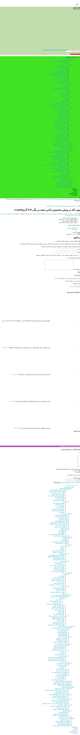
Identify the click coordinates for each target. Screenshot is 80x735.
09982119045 (76, 8)
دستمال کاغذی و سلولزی (64, 166)
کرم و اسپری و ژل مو (62, 137)
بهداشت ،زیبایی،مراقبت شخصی (65, 107)
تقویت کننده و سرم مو (62, 135)
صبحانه (66, 98)
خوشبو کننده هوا (63, 174)
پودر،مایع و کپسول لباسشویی (60, 157)
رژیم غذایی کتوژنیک (66, 181)
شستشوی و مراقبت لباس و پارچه (55, 199)
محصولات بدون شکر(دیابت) (63, 184)
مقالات (75, 190)
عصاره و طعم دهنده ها (58, 500)
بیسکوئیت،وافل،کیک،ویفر (61, 66)
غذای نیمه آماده (60, 590)
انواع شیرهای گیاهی (59, 570)
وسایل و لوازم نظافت (65, 178)
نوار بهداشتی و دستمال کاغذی (63, 143)
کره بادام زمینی (60, 581)
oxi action (17, 213)
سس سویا (61, 512)
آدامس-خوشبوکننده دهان (61, 71)
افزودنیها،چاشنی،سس (65, 60)
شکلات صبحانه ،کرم (59, 577)
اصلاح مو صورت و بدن (62, 141)
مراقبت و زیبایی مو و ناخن (64, 132)
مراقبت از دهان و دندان (65, 117)
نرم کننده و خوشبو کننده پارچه (60, 159)
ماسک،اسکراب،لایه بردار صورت (56, 659)
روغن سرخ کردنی (56, 602)
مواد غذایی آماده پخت (58, 614)
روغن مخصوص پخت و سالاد (54, 604)
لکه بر (5, 213)
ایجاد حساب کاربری (66, 482)
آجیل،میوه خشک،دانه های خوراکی (59, 73)
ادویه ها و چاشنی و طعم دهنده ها (59, 61)
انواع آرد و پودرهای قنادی (58, 617)
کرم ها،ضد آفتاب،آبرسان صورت (56, 657)
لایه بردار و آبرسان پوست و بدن (59, 128)
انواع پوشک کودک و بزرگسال (60, 171)
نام (79, 249)
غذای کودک (65, 101)
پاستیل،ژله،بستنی (63, 70)
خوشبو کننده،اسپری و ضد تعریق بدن (61, 109)
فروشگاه (74, 189)
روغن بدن (61, 651)
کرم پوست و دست (59, 654)
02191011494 (76, 7)
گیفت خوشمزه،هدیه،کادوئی (60, 82)
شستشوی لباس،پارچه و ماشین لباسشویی (60, 156)
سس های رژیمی (60, 507)
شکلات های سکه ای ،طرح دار (60, 88)
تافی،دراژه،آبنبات (63, 68)
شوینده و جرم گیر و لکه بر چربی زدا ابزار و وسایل (55, 165)
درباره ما (74, 192)
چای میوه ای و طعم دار (58, 552)
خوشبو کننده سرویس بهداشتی (60, 177)
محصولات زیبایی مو (62, 140)
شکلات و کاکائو (64, 80)
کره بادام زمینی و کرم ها (61, 77)
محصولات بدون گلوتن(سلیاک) (63, 183)
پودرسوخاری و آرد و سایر (57, 608)
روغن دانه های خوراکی (55, 601)
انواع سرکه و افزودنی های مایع (56, 495)
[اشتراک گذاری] (8, 1)
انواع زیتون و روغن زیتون (58, 494)
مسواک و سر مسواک (62, 119)
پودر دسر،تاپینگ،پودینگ (58, 623)
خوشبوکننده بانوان (63, 114)
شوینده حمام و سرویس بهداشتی (59, 162)
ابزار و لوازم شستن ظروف (61, 155)
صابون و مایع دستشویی (58, 648)
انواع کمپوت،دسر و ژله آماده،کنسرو (58, 74)
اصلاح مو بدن (61, 678)
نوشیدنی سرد (64, 95)
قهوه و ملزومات (63, 94)
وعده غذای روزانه (66, 97)
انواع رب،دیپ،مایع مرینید (57, 492)
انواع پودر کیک (60, 620)
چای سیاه (61, 549)
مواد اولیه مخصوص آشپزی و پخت (59, 104)
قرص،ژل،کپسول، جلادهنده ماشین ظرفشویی (56, 152)
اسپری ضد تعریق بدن (62, 110)
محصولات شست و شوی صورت (56, 660)
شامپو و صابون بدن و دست (61, 126)
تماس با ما (74, 195)
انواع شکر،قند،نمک (59, 497)
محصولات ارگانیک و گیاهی (64, 186)
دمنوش (62, 547)
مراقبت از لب (64, 131)
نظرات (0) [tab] (74, 229)
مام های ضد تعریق (63, 111)
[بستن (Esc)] (5, 1)
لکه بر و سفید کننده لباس (38, 199)
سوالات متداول (73, 193)
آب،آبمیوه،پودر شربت (58, 562)
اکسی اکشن (11, 213)
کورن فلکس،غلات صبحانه (57, 580)
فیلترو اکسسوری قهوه (58, 559)
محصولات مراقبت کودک (64, 147)
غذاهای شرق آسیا (59, 589)
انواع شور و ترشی (59, 498)
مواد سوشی (61, 611)
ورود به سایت (57, 482)
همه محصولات (28, 213)
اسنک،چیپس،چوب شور (62, 67)
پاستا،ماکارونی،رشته (59, 605)
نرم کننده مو (61, 667)
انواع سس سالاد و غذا (58, 503)
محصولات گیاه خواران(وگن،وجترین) (61, 187)
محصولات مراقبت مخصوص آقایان (62, 144)
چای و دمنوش (64, 92)
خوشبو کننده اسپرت (62, 113)
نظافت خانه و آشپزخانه (68, 149)
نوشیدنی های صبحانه (59, 567)
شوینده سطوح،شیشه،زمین (61, 163)
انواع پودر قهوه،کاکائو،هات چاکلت (55, 556)
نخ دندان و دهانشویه (63, 122)
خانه (79, 199)
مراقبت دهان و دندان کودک (61, 123)
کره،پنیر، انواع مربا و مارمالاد (56, 584)
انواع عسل (61, 575)
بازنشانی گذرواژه (75, 482)
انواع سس (65, 63)
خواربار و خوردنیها (69, 58)
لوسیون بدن (61, 653)
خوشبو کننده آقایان (63, 116)
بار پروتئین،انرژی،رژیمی (61, 76)
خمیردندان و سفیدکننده (62, 120)
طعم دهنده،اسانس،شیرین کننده (56, 624)
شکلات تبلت (64, 86)
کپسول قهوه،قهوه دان (58, 558)
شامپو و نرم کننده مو (62, 134)
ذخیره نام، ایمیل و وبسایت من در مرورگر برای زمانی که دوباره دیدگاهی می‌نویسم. (57, 255)
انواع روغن (61, 598)
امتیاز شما (77, 258)
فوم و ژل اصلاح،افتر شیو (57, 679)
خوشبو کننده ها (67, 172)
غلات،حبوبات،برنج (59, 610)
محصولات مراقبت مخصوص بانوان (62, 146)
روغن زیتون (58, 599)
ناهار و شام (65, 100)
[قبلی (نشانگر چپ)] (2, 367)
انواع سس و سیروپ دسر (57, 510)
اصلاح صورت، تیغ (59, 676)
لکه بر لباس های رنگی (71, 215)
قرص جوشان (64, 79)
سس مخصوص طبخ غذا (58, 509)
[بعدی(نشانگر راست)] (77, 367)
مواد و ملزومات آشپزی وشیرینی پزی (61, 103)
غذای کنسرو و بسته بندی (58, 587)
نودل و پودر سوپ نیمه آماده (57, 592)
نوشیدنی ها (68, 91)
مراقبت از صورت (63, 129)
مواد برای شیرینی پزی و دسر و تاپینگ (58, 106)
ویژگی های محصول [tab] (72, 228)
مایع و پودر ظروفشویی (62, 153)
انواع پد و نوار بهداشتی (62, 169)
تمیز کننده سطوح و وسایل (64, 160)
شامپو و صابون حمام (59, 647)
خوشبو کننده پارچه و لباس (61, 175)
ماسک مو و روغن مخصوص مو (60, 138)
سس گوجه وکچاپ (59, 504)
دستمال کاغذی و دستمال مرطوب (59, 168)
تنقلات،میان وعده (66, 64)
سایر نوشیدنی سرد (59, 564)
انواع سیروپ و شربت (58, 568)
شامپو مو (62, 666)
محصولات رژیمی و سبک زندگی (66, 180)
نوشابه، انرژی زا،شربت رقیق (56, 565)
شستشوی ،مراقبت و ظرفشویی (62, 150)
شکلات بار (65, 85)
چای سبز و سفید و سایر (58, 550)
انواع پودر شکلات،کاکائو (61, 89)
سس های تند (61, 506)
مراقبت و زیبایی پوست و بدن (63, 125)
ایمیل (78, 252)
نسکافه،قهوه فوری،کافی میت (56, 555)
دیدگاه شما (77, 269)
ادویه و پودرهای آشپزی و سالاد (56, 491)
